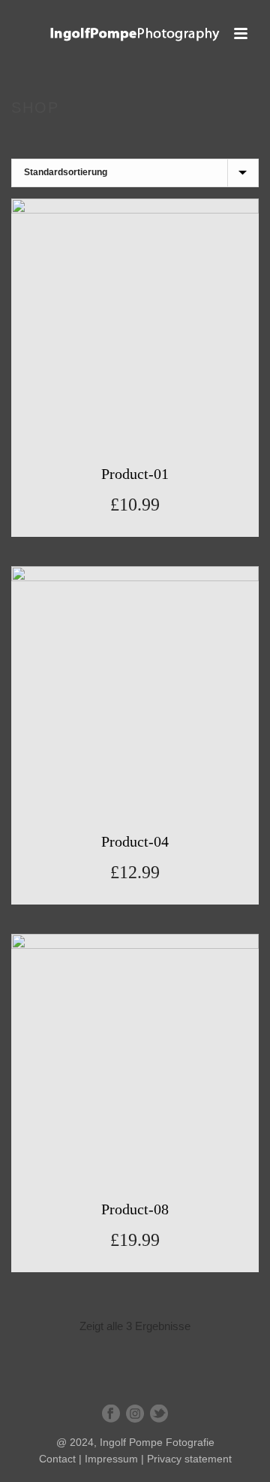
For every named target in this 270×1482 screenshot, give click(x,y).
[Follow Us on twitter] (159, 1414)
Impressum (111, 1459)
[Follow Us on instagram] (135, 1414)
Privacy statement (189, 1459)
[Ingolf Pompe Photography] (135, 34)
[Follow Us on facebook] (111, 1414)
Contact (57, 1459)
